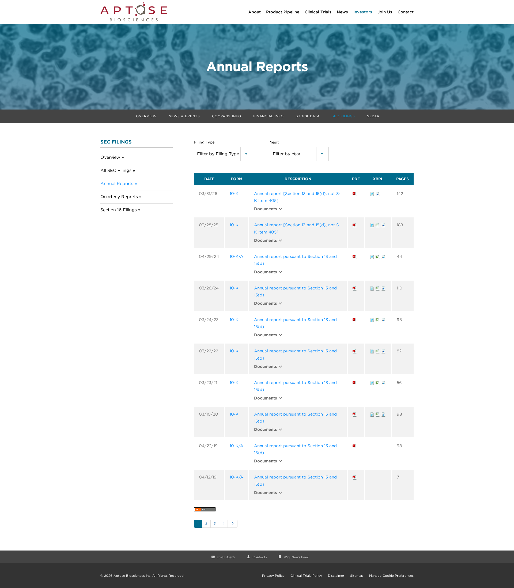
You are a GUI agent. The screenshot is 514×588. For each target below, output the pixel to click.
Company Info (226, 116)
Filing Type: (205, 142)
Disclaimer (336, 575)
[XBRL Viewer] (372, 193)
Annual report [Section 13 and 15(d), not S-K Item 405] (297, 197)
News (342, 12)
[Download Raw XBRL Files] (378, 193)
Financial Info (268, 116)
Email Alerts (226, 557)
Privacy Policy (273, 575)
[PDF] (355, 193)
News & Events (184, 116)
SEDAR (373, 116)
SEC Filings (343, 116)
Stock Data (308, 116)
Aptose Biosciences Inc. (132, 576)
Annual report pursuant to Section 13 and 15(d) (295, 260)
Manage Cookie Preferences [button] (391, 575)
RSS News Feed (296, 557)
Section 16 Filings (118, 209)
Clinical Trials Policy (306, 575)
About (254, 12)
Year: (274, 142)
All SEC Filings (115, 170)
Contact (406, 12)
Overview (146, 116)
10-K (234, 193)
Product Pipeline (282, 12)
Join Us (384, 12)
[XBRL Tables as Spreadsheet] (378, 225)
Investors (362, 12)
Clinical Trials (318, 12)
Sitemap (356, 575)
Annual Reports (116, 183)
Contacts (259, 557)
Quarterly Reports (119, 196)
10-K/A (236, 256)
